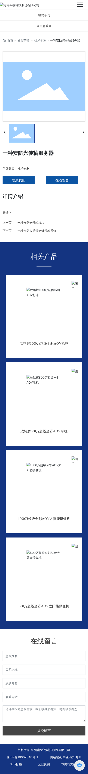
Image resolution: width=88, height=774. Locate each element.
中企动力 (69, 757)
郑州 (79, 757)
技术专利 (40, 40)
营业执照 (44, 764)
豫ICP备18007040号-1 (22, 757)
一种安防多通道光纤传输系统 (37, 230)
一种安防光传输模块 (31, 222)
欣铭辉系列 (44, 26)
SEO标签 (16, 764)
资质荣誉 (23, 40)
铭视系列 (44, 15)
